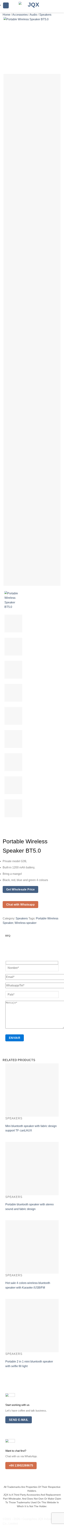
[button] (6, 5)
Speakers (45, 14)
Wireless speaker (25, 922)
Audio (33, 14)
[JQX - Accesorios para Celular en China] (32, 6)
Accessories (20, 14)
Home (6, 14)
